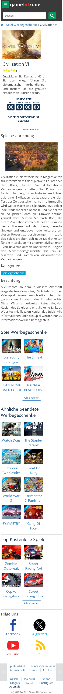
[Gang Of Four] (33, 512)
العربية (30, 683)
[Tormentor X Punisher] (33, 484)
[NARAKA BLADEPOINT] (33, 373)
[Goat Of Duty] (33, 456)
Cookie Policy (51, 670)
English (14, 679)
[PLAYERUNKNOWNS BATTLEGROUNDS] (11, 373)
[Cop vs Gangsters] (11, 580)
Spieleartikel (17, 666)
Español (46, 679)
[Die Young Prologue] (11, 346)
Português (46, 683)
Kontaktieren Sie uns (44, 666)
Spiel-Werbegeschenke (22, 25)
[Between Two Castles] (11, 456)
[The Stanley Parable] (33, 429)
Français (14, 683)
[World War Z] (11, 484)
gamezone (25, 4)
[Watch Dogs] (11, 429)
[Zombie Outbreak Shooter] (11, 552)
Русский (30, 679)
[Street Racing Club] (33, 580)
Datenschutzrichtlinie (23, 670)
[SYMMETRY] (11, 512)
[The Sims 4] (33, 346)
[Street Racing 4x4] (33, 552)
